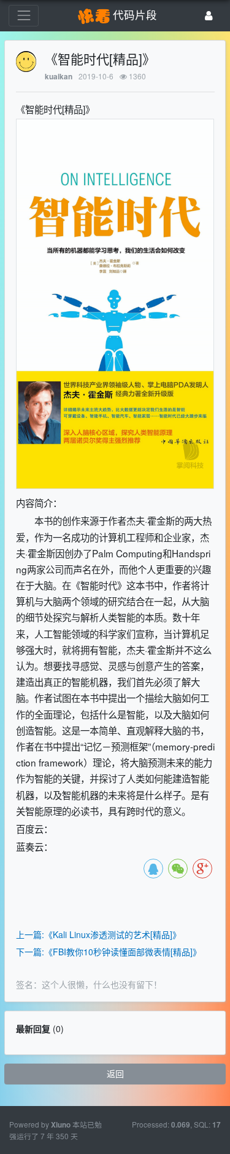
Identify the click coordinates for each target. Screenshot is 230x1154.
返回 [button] (115, 1073)
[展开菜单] (24, 15)
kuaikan (58, 76)
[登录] (209, 15)
